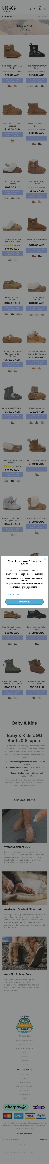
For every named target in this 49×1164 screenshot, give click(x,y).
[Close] (45, 559)
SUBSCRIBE (24, 601)
